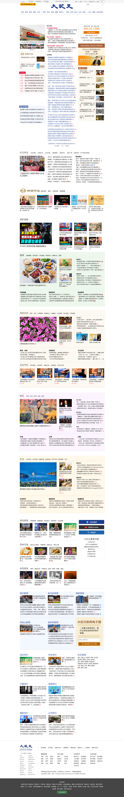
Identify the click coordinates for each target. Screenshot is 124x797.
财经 (67, 12)
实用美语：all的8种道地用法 (27, 503)
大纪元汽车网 (94, 786)
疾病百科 (48, 255)
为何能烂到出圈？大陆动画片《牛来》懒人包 (32, 445)
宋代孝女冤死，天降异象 (27, 354)
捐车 (76, 1)
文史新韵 (53, 365)
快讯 (23, 73)
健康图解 (28, 255)
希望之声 (36, 784)
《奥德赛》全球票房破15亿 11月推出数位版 (65, 426)
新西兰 (93, 665)
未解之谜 (46, 365)
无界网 (101, 786)
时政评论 (40, 153)
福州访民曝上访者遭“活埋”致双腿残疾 (59, 64)
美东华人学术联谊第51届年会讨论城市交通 (33, 612)
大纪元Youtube (93, 527)
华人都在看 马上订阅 (89, 644)
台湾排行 (52, 712)
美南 (88, 659)
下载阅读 (67, 146)
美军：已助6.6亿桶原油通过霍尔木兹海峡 (60, 40)
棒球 (53, 569)
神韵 (83, 12)
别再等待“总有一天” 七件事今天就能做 (87, 282)
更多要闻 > (57, 146)
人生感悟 (76, 759)
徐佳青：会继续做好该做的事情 (57, 607)
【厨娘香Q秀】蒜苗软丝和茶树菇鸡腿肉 (55, 558)
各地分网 (99, 12)
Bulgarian (22, 774)
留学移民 (60, 459)
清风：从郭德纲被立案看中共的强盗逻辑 (87, 163)
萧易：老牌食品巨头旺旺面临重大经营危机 (87, 171)
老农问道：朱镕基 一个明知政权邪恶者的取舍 (88, 182)
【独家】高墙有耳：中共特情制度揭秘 (87, 607)
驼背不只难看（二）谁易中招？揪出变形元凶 (61, 296)
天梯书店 (86, 784)
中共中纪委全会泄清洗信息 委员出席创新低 (39, 689)
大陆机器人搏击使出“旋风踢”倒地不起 (59, 49)
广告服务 (87, 747)
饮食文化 (49, 545)
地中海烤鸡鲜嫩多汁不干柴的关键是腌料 (69, 558)
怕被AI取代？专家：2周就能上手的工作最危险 (90, 507)
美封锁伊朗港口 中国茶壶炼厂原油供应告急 (61, 42)
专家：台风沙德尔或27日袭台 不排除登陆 (60, 82)
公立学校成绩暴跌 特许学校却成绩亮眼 (32, 614)
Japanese (30, 757)
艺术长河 (76, 765)
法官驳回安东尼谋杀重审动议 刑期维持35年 (61, 68)
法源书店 (92, 784)
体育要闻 (24, 568)
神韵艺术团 (24, 784)
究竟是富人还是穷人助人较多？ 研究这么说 (88, 473)
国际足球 (37, 569)
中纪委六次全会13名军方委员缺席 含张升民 (61, 115)
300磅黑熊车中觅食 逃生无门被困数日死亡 (33, 671)
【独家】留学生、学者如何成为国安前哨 (88, 609)
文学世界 (83, 759)
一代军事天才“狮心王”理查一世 (57, 354)
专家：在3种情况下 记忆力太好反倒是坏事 (88, 486)
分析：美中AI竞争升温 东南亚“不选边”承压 (61, 86)
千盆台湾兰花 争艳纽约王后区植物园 (30, 122)
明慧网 (79, 786)
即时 (44, 12)
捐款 (81, 1)
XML (62, 146)
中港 (27, 396)
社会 (47, 763)
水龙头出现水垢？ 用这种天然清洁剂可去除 (88, 465)
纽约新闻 (24, 106)
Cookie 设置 (62, 792)
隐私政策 (73, 747)
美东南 (92, 659)
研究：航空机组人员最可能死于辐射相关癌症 (90, 503)
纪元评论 (24, 152)
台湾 (38, 12)
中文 (21, 756)
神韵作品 (30, 784)
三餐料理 (42, 545)
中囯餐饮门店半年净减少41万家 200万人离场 (61, 47)
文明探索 (40, 313)
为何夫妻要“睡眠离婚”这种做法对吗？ (87, 484)
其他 (62, 569)
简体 (47, 1)
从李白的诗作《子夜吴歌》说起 (86, 357)
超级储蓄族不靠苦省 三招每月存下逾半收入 (88, 471)
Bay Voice (59, 786)
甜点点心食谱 (34, 545)
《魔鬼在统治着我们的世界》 (91, 547)
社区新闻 (82, 654)
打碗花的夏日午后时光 (27, 344)
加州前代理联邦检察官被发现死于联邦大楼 (60, 131)
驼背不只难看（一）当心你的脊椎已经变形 (88, 276)
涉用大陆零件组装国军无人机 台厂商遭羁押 (68, 718)
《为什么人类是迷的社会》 (91, 49)
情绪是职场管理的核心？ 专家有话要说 (88, 505)
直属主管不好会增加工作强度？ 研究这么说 (90, 501)
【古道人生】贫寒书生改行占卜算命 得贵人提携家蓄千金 (87, 98)
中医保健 (41, 255)
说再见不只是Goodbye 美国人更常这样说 (88, 479)
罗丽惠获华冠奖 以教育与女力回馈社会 (60, 643)
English (30, 756)
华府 (91, 657)
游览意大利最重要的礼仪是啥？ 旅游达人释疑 (61, 501)
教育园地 (76, 763)
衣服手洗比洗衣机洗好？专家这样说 (30, 501)
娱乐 (75, 12)
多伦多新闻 (53, 593)
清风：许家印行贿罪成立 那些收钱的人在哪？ (68, 660)
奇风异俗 (53, 521)
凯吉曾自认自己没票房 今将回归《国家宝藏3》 (89, 431)
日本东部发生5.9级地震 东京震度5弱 (31, 734)
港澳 (51, 759)
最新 (49, 191)
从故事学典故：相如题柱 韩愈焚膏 (58, 352)
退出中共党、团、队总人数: (91, 26)
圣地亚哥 (91, 661)
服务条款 (65, 747)
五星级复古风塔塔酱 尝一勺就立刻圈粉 (26, 558)
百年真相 (32, 365)
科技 (71, 12)
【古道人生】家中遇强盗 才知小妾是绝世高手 (32, 357)
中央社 (30, 786)
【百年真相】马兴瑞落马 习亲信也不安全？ (61, 97)
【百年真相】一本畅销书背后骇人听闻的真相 (96, 380)
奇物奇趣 (40, 521)
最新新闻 (44, 754)
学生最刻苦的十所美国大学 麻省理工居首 (32, 42)
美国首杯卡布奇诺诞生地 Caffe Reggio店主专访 (89, 488)
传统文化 (83, 68)
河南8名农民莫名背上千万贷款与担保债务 (60, 78)
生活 (89, 12)
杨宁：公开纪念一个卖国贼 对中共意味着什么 (88, 173)
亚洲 (85, 667)
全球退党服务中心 (38, 786)
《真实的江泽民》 (91, 551)
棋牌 (58, 569)
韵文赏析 (66, 313)
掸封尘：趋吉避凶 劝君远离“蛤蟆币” (58, 176)
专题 (52, 12)
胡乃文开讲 (61, 365)
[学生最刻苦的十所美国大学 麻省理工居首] (32, 33)
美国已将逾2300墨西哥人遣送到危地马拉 (60, 136)
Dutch (30, 765)
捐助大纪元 (95, 747)
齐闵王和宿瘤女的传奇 (55, 357)
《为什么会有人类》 (91, 54)
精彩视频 (24, 219)
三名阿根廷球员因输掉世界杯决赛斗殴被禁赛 (40, 583)
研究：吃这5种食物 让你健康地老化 (86, 469)
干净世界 (42, 784)
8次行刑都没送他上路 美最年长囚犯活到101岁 (26, 535)
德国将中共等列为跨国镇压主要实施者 (59, 32)
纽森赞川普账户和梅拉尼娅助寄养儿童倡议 (60, 133)
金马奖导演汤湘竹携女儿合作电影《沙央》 (88, 422)
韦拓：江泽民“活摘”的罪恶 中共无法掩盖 (87, 175)
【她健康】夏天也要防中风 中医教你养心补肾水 (33, 296)
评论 (48, 12)
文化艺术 (77, 754)
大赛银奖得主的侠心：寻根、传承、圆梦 (32, 609)
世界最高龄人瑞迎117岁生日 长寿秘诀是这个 (69, 535)
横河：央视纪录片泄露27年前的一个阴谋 (87, 158)
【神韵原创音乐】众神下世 (28, 57)
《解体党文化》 (91, 549)
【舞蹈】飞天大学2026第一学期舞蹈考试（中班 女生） (78, 208)
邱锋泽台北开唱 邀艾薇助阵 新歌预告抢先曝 (61, 439)
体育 (42, 763)
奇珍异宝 (47, 521)
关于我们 (31, 1)
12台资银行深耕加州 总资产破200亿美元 (60, 636)
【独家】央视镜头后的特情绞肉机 (30, 698)
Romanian (23, 769)
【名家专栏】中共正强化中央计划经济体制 (61, 671)
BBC (26, 786)
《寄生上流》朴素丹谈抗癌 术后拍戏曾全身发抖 (91, 443)
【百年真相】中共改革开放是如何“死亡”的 (27, 380)
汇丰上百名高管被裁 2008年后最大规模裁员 (33, 673)
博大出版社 (60, 789)
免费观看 (62, 191)
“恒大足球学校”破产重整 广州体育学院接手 (61, 62)
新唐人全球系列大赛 (94, 342)
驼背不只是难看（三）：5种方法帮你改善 (88, 265)
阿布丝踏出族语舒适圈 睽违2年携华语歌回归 (89, 418)
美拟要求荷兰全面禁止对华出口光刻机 (59, 80)
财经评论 (62, 153)
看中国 (75, 786)
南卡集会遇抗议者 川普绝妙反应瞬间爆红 (60, 119)
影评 (43, 396)
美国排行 (52, 683)
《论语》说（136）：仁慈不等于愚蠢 (88, 354)
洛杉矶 (88, 657)
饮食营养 (35, 255)
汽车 (66, 459)
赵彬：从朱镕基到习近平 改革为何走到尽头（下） (89, 177)
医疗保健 (92, 759)
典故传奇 (83, 763)
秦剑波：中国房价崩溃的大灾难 (84, 165)
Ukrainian (31, 767)
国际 (34, 12)
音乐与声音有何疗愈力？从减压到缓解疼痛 (88, 284)
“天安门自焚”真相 (87, 40)
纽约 (79, 657)
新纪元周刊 (99, 784)
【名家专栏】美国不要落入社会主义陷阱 (61, 666)
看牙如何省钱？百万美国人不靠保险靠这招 (88, 280)
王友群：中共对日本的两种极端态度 (58, 140)
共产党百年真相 (84, 153)
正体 (45, 1)
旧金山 (83, 657)
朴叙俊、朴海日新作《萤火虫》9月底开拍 (89, 441)
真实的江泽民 (60, 45)
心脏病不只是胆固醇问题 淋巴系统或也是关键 (61, 300)
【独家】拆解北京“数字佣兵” (85, 612)
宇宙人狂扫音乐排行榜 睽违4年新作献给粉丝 (61, 445)
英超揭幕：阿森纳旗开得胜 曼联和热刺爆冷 (61, 102)
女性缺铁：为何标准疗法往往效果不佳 (32, 285)
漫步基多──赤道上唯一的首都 (57, 503)
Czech (30, 769)
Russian (22, 767)
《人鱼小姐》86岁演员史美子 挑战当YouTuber (90, 439)
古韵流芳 (39, 365)
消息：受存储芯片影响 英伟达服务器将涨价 (61, 109)
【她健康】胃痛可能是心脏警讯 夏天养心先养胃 (33, 294)
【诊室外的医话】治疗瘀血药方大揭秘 (87, 267)
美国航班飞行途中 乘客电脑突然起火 (59, 121)
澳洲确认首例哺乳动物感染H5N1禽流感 (59, 57)
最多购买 (43, 191)
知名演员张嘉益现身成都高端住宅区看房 (60, 59)
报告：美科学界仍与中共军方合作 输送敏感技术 (62, 100)
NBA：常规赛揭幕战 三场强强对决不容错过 (70, 583)
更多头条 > (32, 49)
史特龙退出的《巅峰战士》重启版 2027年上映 (89, 429)
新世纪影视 (47, 786)
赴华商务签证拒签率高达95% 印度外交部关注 (61, 129)
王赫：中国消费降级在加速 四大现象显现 (87, 167)
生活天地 (93, 754)
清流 (88, 786)
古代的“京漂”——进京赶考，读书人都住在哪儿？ (90, 319)
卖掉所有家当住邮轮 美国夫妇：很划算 (60, 704)
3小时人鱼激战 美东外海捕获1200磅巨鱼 (60, 66)
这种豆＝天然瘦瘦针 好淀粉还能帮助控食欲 (90, 294)
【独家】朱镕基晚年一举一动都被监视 (87, 605)
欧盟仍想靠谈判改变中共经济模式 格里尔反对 (61, 138)
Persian (30, 772)
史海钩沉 (46, 313)
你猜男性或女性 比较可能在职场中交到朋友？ (65, 473)
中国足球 (44, 569)
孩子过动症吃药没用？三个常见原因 (59, 294)
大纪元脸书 (93, 522)
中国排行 (24, 683)
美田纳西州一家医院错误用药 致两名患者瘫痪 (61, 88)
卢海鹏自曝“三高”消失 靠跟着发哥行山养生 (32, 443)
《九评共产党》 (84, 38)
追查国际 (53, 786)
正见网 (84, 786)
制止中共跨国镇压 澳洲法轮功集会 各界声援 (61, 33)
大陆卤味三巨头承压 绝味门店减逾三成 (59, 123)
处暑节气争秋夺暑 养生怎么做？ (85, 321)
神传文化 (76, 756)
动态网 (54, 789)
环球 (35, 396)
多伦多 (86, 663)
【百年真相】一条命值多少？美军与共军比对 (61, 380)
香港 (30, 12)
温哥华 (90, 663)
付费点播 (55, 191)
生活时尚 (28, 459)
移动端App (39, 1)
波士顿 (96, 657)
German (30, 761)
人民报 (70, 786)
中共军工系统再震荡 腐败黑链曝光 (33, 246)
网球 (31, 569)
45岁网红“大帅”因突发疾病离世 (57, 71)
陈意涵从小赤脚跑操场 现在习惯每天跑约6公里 (61, 443)
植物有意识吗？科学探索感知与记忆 (86, 278)
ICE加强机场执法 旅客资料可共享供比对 (31, 112)
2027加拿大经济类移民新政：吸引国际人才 (61, 612)
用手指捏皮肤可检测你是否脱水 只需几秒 (31, 505)
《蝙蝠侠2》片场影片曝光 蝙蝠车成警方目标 (89, 416)
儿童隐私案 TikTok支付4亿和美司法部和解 (61, 702)
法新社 (22, 786)
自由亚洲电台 (67, 784)
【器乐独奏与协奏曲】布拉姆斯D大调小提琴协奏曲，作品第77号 (27, 208)
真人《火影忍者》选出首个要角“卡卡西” (88, 402)
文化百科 (59, 313)
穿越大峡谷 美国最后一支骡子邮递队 (87, 324)
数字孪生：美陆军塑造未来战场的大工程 (60, 162)
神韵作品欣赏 (80, 342)
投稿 (98, 1)
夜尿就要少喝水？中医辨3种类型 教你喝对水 (89, 261)
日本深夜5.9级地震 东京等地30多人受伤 (59, 74)
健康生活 (54, 255)
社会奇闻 (60, 521)
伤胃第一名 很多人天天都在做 (86, 300)
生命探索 (83, 756)
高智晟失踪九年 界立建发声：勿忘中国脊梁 (67, 627)
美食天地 (24, 544)
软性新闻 (24, 520)
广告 (85, 1)
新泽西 (80, 659)
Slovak (22, 770)
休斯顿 (86, 661)
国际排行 (24, 712)
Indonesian (31, 759)
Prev (22, 33)
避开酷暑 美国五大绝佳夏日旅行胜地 (32, 489)
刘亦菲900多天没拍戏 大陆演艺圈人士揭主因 (61, 95)
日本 (85, 665)
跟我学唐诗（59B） (85, 77)
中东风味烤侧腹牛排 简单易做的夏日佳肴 (40, 558)
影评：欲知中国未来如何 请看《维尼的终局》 (88, 161)
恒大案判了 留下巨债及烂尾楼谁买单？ (32, 666)
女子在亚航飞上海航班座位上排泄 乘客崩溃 (33, 669)
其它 (65, 763)
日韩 (39, 396)
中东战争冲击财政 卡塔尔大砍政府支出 (60, 39)
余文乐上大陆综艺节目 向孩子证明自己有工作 (89, 420)
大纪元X (93, 532)
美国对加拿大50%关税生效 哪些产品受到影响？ (62, 90)
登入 (102, 1)
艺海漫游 (72, 313)
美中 (79, 661)
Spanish (22, 757)
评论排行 (78, 157)
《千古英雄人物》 (91, 556)
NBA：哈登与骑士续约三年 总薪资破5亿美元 (26, 583)
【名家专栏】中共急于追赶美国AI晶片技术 (60, 143)
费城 (82, 661)
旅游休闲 (47, 459)
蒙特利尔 (96, 663)
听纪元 (61, 12)
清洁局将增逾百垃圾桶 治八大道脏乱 (30, 116)
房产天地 (54, 459)
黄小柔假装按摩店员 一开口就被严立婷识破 (61, 441)
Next (43, 33)
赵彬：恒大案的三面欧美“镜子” (57, 179)
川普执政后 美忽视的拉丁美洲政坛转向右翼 (61, 92)
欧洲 (79, 667)
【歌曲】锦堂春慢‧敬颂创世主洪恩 (86, 328)
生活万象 (35, 459)
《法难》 (87, 51)
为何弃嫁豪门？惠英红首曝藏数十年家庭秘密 (32, 439)
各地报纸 (43, 747)
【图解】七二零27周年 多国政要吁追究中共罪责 (62, 30)
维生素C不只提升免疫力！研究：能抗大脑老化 (89, 270)
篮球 (49, 569)
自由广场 (69, 153)
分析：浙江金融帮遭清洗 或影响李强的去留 (33, 675)
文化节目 (24, 364)
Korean (22, 759)
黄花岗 (65, 786)
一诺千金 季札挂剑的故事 (56, 359)
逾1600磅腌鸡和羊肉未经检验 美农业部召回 (61, 117)
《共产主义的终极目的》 (96, 38)
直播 (60, 255)
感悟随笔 (55, 153)
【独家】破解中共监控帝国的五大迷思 (87, 614)
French (22, 761)
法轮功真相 (97, 40)
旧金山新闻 (25, 622)
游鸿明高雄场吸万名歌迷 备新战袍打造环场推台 (90, 414)
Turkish (22, 772)
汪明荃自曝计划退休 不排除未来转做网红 (31, 441)
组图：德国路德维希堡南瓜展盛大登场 (55, 535)
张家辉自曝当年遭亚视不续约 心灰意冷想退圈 (65, 410)
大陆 (22, 12)
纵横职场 (41, 459)
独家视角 (80, 593)
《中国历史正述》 (91, 554)
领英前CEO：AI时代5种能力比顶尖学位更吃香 (41, 535)
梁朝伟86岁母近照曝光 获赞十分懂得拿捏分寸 (35, 426)
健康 (93, 12)
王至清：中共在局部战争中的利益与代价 (87, 180)
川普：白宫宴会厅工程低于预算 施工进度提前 (61, 111)
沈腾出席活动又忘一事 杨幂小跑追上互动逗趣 (89, 408)
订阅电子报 (91, 1)
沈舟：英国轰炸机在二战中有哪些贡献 (59, 107)
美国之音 (48, 784)
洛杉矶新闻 (53, 622)
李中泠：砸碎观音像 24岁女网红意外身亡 (60, 157)
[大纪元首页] (26, 750)
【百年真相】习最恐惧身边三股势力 (79, 380)
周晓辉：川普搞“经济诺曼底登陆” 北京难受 (62, 673)
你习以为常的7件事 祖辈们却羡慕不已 (87, 263)
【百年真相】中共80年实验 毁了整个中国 (44, 380)
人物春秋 (53, 313)
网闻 (51, 763)
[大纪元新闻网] (62, 6)
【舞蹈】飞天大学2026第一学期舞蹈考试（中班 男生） (28, 66)
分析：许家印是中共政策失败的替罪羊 (59, 51)
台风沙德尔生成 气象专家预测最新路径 (60, 734)
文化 (79, 12)
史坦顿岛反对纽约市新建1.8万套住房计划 (31, 119)
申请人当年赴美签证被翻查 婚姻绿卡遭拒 (32, 605)
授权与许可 (58, 747)
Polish (30, 770)
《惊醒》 (95, 51)
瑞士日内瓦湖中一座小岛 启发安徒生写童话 (61, 507)
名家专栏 (76, 153)
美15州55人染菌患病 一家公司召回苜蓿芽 (60, 126)
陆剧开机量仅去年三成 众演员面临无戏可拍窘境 (90, 404)
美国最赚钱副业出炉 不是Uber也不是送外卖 (68, 689)
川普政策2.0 (58, 37)
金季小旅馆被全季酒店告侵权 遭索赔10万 (60, 105)
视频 (56, 12)
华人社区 (60, 754)
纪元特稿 (33, 153)
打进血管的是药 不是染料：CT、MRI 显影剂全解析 (65, 284)
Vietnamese (31, 774)
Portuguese (31, 763)
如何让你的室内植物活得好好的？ (86, 481)
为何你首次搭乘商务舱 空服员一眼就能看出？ (61, 505)
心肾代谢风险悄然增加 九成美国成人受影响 (61, 298)
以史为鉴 (47, 153)
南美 (82, 667)
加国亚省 (80, 663)
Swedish (22, 765)
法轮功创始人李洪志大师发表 (91, 45)
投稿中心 (80, 747)
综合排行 (24, 654)
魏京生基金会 (68, 789)
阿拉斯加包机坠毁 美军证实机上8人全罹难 (33, 727)
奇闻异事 (33, 521)
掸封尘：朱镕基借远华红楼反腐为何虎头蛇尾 (88, 169)
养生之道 (56, 545)
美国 (26, 12)
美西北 (84, 659)
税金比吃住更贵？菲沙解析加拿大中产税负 (61, 614)
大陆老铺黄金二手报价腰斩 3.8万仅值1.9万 (33, 695)
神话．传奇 (33, 313)
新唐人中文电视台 (57, 784)
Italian (21, 763)
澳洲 (89, 665)
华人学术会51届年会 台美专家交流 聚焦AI (32, 607)
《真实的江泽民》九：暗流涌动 (29, 704)
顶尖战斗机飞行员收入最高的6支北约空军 (60, 76)
